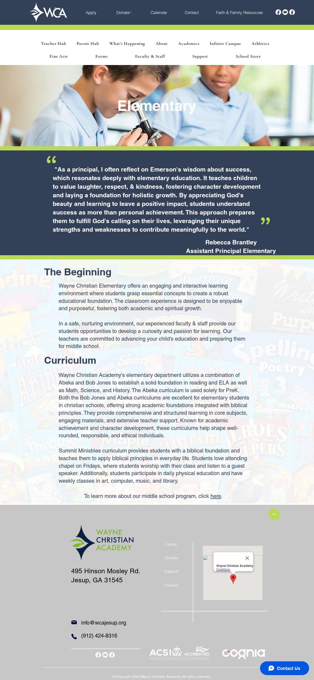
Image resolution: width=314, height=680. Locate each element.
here (215, 496)
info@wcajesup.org (103, 623)
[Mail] (74, 622)
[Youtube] (285, 12)
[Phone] (74, 636)
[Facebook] (278, 12)
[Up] (274, 514)
